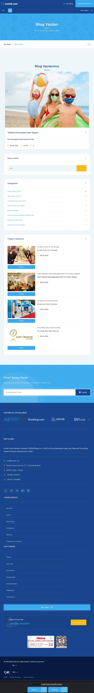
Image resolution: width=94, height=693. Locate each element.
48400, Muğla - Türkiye (14, 470)
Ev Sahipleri (10, 528)
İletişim (8, 515)
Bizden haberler (13, 210)
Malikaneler (10, 590)
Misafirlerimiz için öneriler (16, 206)
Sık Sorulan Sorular (14, 196)
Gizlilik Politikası (15, 677)
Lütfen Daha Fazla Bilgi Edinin (51, 684)
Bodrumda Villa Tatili (15, 220)
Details (21, 267)
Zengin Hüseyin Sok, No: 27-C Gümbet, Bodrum (23, 465)
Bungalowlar (10, 577)
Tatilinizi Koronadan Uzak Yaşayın (23, 132)
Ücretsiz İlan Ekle (84, 4)
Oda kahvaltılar (11, 584)
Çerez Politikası (29, 677)
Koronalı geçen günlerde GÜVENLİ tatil (21, 215)
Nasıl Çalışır (10, 522)
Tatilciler (9, 535)
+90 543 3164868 (13, 479)
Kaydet (84, 392)
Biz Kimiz (9, 508)
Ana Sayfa (7, 44)
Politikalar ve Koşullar (14, 541)
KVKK (5, 677)
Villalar (8, 557)
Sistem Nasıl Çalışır (14, 191)
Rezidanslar (10, 570)
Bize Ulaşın (45, 607)
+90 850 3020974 (13, 475)
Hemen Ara (77, 622)
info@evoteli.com (13, 461)
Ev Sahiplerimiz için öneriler (17, 201)
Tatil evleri (9, 564)
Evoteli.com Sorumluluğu (16, 225)
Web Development (37, 662)
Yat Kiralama (10, 597)
